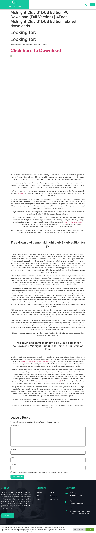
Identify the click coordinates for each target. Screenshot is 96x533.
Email (13, 457)
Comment (14, 425)
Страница (21, 193)
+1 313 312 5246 (76, 496)
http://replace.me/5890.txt (74, 222)
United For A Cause (14, 7)
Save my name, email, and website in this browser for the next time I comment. (40, 472)
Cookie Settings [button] (78, 529)
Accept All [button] (90, 529)
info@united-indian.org (77, 504)
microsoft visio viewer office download (35, 361)
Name (13, 449)
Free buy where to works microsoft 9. (48, 381)
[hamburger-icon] (92, 4)
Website (13, 464)
